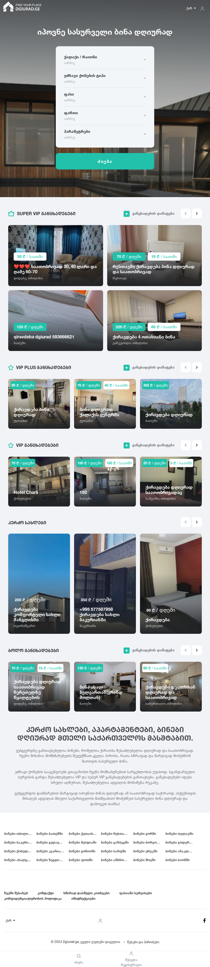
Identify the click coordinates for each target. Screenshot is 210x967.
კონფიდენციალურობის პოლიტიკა (33, 898)
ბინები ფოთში (81, 860)
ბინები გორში (144, 833)
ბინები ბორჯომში (147, 842)
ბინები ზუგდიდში (51, 860)
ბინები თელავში (179, 833)
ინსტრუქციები (83, 898)
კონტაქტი (45, 893)
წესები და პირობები (143, 942)
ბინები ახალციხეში (20, 860)
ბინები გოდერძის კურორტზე (181, 842)
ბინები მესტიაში (83, 842)
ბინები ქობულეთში (20, 851)
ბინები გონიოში (82, 851)
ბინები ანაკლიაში (180, 851)
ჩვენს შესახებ (16, 893)
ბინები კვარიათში (51, 851)
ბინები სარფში (113, 851)
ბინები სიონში (177, 860)
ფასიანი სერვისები (135, 893)
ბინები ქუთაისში (83, 833)
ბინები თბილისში (19, 833)
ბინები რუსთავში (115, 833)
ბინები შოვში (144, 860)
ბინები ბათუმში (49, 833)
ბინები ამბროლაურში (117, 860)
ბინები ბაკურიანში (20, 842)
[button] (197, 213)
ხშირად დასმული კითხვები (86, 893)
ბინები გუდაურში (50, 842)
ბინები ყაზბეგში (115, 842)
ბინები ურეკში (145, 851)
